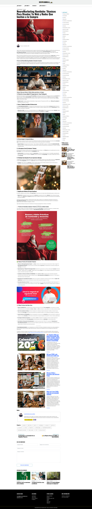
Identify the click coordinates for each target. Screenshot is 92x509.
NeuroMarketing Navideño (47, 427)
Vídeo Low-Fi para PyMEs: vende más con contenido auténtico (53, 393)
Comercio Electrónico (70, 153)
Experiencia (31, 427)
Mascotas (64, 19)
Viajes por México (66, 39)
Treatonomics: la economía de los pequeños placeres (26, 436)
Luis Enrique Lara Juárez (29, 413)
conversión (47, 425)
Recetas (64, 51)
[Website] (35, 420)
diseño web (53, 425)
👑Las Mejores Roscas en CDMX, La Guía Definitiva (50, 436)
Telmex (48, 499)
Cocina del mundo (66, 24)
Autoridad (24, 425)
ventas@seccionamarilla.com (22, 496)
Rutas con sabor (65, 29)
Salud (64, 37)
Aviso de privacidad (65, 497)
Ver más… (48, 351)
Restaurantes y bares (66, 27)
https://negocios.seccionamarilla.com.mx (35, 332)
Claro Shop (48, 501)
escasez (25, 427)
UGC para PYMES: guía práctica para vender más (53, 355)
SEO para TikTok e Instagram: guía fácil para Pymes (53, 374)
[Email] (34, 420)
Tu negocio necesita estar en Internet (38, 483)
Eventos (64, 17)
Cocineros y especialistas (67, 20)
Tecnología (65, 15)
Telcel (48, 500)
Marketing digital (19, 9)
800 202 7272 (20, 497)
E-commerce (20, 427)
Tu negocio (34, 5)
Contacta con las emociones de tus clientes (23, 483)
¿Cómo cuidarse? (42, 5)
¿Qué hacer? (19, 5)
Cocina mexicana (66, 22)
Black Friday (30, 425)
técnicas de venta (42, 430)
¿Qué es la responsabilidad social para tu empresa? (53, 483)
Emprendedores (65, 31)
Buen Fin (35, 425)
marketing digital (37, 427)
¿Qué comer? (26, 5)
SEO (36, 430)
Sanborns (48, 502)
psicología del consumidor (22, 430)
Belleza (64, 36)
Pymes (64, 32)
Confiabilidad (41, 425)
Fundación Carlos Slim (50, 498)
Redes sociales (31, 430)
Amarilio (48, 497)
